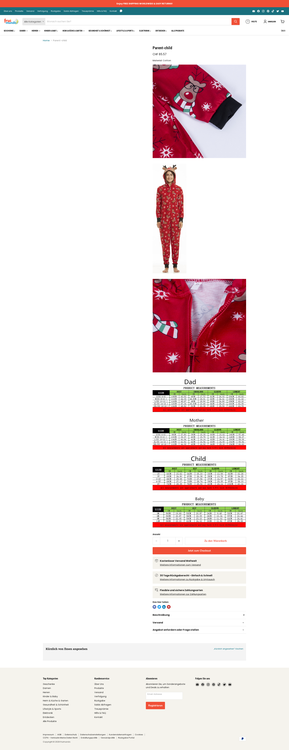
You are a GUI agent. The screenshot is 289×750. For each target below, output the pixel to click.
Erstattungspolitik (89, 737)
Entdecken (160, 31)
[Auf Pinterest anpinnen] (169, 607)
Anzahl (156, 534)
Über (283, 31)
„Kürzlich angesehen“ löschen (228, 649)
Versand (30, 11)
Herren (35, 31)
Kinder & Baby (50, 31)
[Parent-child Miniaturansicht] (48, 54)
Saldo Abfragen (71, 11)
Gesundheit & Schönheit (100, 31)
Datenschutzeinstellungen (93, 734)
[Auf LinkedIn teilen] (164, 607)
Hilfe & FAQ (102, 11)
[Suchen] (236, 21)
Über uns (8, 11)
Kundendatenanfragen (120, 734)
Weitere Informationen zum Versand (180, 564)
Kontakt (113, 11)
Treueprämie (88, 11)
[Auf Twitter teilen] (159, 607)
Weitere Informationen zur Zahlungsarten (183, 594)
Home (46, 40)
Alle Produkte (177, 31)
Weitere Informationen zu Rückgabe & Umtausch (187, 579)
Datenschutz (71, 734)
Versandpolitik (108, 737)
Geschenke (9, 31)
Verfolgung (42, 11)
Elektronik (144, 31)
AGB (59, 734)
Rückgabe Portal (126, 737)
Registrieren (155, 705)
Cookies (139, 734)
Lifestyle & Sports (125, 31)
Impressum (48, 734)
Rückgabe (56, 11)
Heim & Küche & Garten (72, 31)
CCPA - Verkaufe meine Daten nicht (60, 737)
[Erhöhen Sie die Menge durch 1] (179, 541)
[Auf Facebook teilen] (154, 607)
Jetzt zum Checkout (199, 550)
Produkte (19, 11)
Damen (23, 31)
